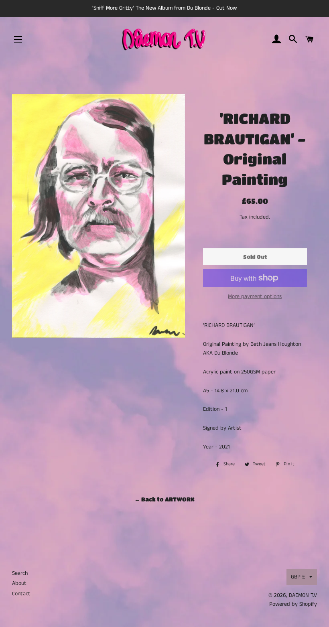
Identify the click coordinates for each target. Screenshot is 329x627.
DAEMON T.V (303, 595)
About (19, 583)
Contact (21, 594)
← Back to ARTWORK (164, 499)
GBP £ (298, 577)
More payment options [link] (255, 296)
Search (20, 573)
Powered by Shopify (293, 604)
